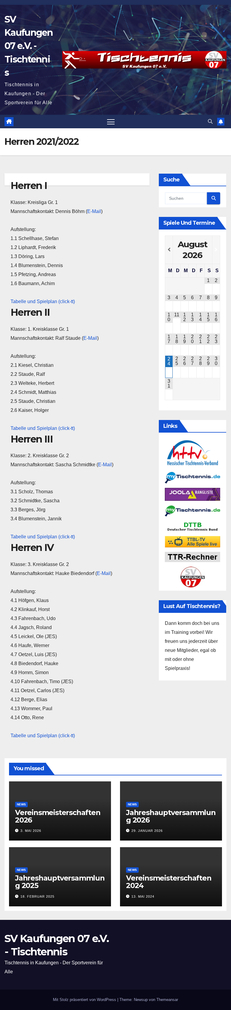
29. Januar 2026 (147, 830)
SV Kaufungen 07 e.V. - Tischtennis (29, 46)
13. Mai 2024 (142, 896)
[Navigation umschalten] (110, 121)
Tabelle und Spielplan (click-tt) (43, 301)
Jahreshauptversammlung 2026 (171, 816)
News (21, 804)
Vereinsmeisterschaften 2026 (57, 816)
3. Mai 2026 (30, 830)
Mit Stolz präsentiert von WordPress (85, 999)
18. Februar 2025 (37, 896)
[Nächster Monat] (216, 249)
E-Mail (94, 211)
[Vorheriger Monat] (169, 249)
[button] (210, 121)
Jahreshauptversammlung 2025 (60, 882)
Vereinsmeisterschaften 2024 (168, 882)
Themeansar (167, 999)
